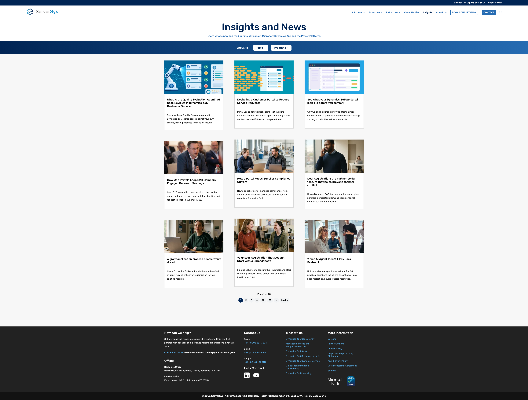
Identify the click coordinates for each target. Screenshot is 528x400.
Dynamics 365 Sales (296, 351)
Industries (392, 12)
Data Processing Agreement (342, 365)
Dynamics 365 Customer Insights (303, 356)
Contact (488, 12)
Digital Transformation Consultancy (297, 367)
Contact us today (173, 352)
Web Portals (300, 346)
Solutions (356, 12)
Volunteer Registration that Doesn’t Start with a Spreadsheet (260, 259)
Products (280, 48)
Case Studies (411, 12)
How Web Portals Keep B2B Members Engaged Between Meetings (191, 181)
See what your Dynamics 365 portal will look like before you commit (333, 101)
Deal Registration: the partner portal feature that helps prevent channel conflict (331, 182)
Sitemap (332, 370)
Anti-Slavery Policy (338, 361)
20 (270, 300)
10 (263, 300)
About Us (441, 12)
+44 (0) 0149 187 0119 (255, 362)
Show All (242, 48)
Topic (259, 48)
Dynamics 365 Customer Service (303, 361)
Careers (332, 339)
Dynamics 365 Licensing (298, 373)
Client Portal (495, 3)
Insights (427, 12)
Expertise (374, 12)
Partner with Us (336, 343)
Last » (284, 300)
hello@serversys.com (255, 352)
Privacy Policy (335, 348)
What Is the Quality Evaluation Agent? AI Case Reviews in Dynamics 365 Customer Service (193, 103)
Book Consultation (464, 12)
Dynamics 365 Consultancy (300, 339)
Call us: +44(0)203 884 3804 (470, 3)
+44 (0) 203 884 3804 (255, 342)
